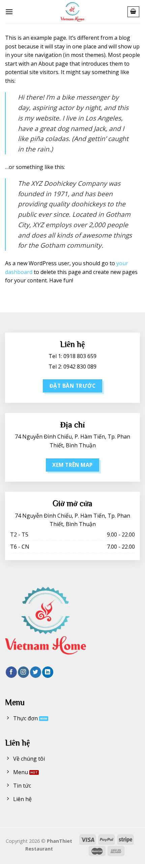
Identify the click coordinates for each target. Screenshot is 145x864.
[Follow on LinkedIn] (47, 672)
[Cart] (133, 11)
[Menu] (9, 11)
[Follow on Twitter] (35, 672)
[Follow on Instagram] (23, 672)
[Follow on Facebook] (11, 672)
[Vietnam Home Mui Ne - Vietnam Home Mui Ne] (72, 12)
